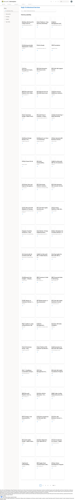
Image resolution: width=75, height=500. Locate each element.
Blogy (12, 490)
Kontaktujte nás (29, 498)
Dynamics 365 (24, 493)
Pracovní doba (23, 490)
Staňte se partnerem (4, 491)
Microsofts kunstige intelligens (6, 493)
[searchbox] (12, 11)
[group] (22, 50)
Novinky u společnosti (64, 493)
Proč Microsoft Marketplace (5, 490)
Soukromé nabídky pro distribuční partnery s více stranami (37, 492)
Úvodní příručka (29, 490)
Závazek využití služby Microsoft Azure (56, 490)
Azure (20, 493)
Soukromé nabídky (45, 490)
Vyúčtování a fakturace (68, 490)
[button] (22, 11)
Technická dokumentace (37, 490)
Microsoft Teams (53, 493)
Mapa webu (23, 498)
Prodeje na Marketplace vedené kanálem (18, 492)
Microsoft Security (15, 493)
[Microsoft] (5, 1)
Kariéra (58, 493)
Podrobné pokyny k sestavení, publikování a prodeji (47, 491)
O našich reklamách (66, 498)
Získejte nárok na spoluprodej (63, 491)
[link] (28, 27)
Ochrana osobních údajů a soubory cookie (40, 498)
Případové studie (16, 490)
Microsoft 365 (30, 493)
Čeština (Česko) (3, 495)
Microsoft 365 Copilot (45, 493)
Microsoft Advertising (37, 493)
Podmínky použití (51, 498)
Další (53, 485)
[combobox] (39, 10)
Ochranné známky (58, 498)
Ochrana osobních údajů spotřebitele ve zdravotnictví (10, 498)
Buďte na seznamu (11, 491)
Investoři (11, 494)
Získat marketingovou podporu (21, 491)
